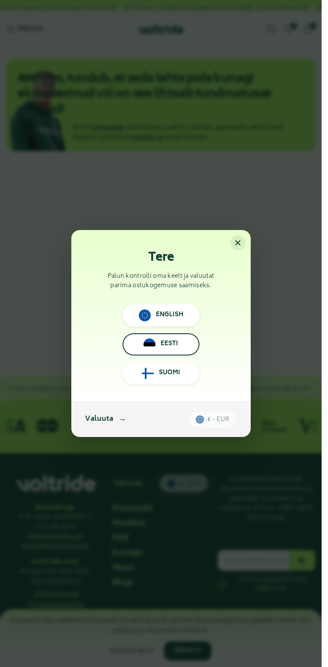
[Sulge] (238, 242)
